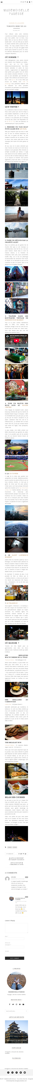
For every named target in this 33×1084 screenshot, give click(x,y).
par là (13, 79)
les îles (22, 129)
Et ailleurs (16, 1041)
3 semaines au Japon (16, 864)
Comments (9, 853)
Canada (9, 847)
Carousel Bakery (9, 745)
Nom (6, 936)
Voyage (15, 847)
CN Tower (13, 473)
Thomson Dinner (9, 660)
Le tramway (12, 603)
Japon (21, 1041)
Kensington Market (14, 320)
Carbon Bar (8, 704)
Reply (26, 877)
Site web (7, 951)
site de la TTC (10, 121)
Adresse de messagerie (8, 943)
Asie (12, 1041)
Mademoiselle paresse (20, 899)
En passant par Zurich (16, 859)
